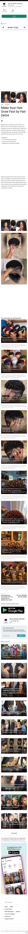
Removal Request (9, 911)
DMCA (11, 906)
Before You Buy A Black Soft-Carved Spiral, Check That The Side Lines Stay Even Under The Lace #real (14, 429)
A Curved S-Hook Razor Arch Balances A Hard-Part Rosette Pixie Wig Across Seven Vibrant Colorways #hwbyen (14, 339)
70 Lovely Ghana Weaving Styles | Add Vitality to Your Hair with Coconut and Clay (14, 787)
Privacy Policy (8, 909)
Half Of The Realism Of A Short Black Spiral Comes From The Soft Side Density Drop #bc (13, 460)
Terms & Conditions (10, 914)
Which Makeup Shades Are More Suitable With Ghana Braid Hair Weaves (14, 824)
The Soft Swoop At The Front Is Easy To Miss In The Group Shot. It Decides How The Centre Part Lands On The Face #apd (13, 581)
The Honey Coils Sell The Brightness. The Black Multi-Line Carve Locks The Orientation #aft (13, 550)
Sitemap (18, 911)
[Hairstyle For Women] (12, 29)
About (6, 906)
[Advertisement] (14, 46)
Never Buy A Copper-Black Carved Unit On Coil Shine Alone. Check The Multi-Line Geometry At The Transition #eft (13, 520)
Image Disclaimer (9, 918)
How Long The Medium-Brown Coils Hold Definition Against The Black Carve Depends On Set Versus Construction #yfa (13, 490)
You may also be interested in (11, 318)
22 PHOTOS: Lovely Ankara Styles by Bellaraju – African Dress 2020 (12, 655)
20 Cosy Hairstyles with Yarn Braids (22, 596)
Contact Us (7, 916)
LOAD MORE (14, 833)
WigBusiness (6, 335)
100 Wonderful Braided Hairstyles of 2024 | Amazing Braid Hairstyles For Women (12, 768)
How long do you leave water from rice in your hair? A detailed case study (7, 598)
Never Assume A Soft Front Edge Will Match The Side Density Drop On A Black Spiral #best (13, 399)
